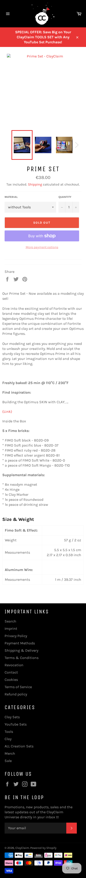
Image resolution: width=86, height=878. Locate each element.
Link (7, 411)
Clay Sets (12, 717)
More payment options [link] (42, 247)
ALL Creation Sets (19, 746)
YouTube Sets (16, 724)
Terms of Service (18, 687)
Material (11, 197)
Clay (8, 739)
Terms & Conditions (22, 658)
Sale (8, 761)
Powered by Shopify (43, 848)
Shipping (35, 184)
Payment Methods (20, 643)
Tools (9, 731)
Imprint (11, 628)
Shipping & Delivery (21, 650)
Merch (10, 753)
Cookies (11, 679)
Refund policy (16, 694)
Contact (11, 672)
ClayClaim (22, 848)
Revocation (14, 665)
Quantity (64, 197)
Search (10, 621)
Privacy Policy (16, 636)
